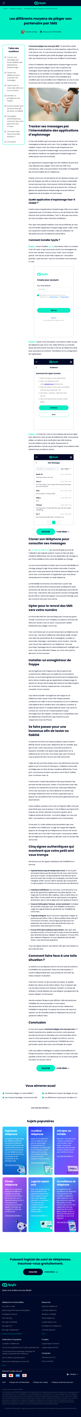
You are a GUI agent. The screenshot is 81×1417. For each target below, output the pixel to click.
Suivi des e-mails (8, 1306)
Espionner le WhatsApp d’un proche (15, 1361)
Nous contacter (47, 1361)
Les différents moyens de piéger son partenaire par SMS (61, 1093)
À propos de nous (48, 1357)
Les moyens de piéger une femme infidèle (22, 1097)
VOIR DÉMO (62, 531)
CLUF (4, 1382)
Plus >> (44, 1334)
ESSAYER (46, 531)
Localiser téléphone (49, 1310)
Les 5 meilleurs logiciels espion (13, 1357)
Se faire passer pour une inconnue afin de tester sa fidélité (15, 108)
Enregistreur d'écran (9, 1314)
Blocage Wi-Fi (7, 1326)
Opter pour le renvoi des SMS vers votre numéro (15, 88)
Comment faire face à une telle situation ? (13, 134)
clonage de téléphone (40, 550)
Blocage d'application (10, 1330)
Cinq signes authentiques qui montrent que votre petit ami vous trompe (15, 121)
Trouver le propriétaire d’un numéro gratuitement (20, 1347)
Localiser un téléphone (10, 1344)
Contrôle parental (48, 1330)
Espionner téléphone (49, 1306)
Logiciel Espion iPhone (50, 1347)
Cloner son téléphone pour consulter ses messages (13, 76)
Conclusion (11, 142)
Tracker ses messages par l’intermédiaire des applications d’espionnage (14, 62)
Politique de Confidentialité (19, 1382)
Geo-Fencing (7, 1318)
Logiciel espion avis (49, 1322)
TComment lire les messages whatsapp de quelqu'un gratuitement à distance (18, 1352)
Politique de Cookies (40, 1382)
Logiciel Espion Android (50, 1344)
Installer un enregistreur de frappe (13, 98)
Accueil (5, 8)
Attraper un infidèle (15, 8)
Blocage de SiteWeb (9, 1322)
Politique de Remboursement (62, 1382)
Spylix (51, 246)
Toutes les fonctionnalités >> (12, 1334)
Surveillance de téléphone (51, 1326)
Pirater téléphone (48, 1318)
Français (72, 1374)
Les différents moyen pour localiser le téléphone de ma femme (61, 1097)
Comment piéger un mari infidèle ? (19, 1093)
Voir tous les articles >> (40, 1107)
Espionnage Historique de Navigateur (16, 1310)
